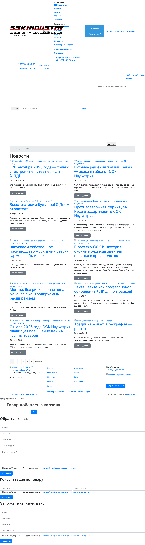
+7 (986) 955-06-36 (65, 60)
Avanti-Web (130, 394)
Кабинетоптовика (130, 76)
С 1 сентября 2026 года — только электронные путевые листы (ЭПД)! (39, 171)
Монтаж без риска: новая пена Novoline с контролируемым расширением (37, 294)
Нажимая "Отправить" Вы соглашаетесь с (46, 468)
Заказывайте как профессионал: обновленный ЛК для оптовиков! (103, 289)
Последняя (38, 362)
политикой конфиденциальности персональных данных (65, 468)
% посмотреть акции (44, 65)
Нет (113, 144)
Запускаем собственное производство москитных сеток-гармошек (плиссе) (39, 251)
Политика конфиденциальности (24, 394)
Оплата (77, 372)
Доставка (78, 368)
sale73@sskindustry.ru (121, 375)
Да (109, 144)
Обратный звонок (116, 386)
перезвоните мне (27, 68)
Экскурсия (58, 53)
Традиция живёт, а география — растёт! (103, 326)
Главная (50, 368)
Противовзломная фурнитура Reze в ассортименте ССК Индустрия (100, 211)
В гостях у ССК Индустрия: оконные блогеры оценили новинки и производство (98, 251)
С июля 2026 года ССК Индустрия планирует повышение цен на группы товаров (40, 331)
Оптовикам (79, 382)
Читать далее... (17, 193)
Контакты (51, 386)
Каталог (14, 108)
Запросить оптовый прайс (68, 57)
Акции (85, 108)
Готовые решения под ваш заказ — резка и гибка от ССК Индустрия (103, 171)
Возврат (77, 377)
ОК (34, 412)
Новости (51, 377)
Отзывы (50, 382)
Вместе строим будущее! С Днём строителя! (39, 206)
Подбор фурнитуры (63, 49)
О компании (52, 372)
